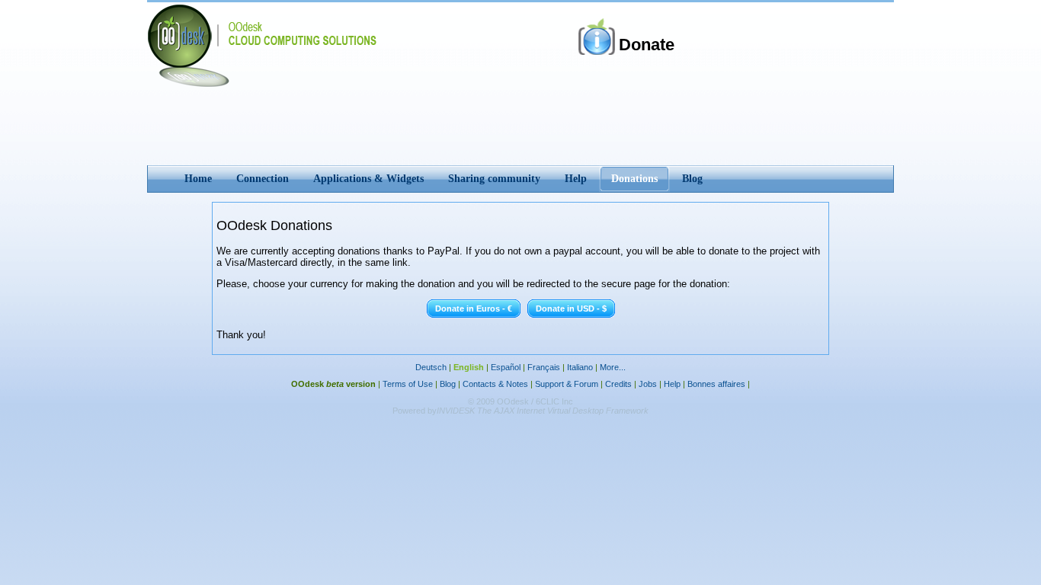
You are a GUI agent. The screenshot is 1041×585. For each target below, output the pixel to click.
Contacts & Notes (495, 383)
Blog (448, 383)
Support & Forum (566, 383)
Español (505, 367)
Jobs (648, 383)
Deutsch (431, 367)
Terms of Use (408, 383)
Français (543, 367)
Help (672, 383)
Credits (618, 383)
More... (613, 367)
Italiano (580, 367)
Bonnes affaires (716, 383)
